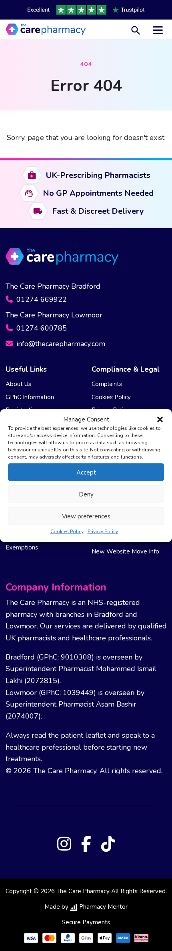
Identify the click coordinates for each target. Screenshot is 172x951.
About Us (18, 384)
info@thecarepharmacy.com (59, 344)
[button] (160, 419)
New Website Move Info (125, 551)
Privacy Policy (103, 531)
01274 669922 (40, 299)
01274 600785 (40, 328)
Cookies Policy (67, 531)
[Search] (136, 29)
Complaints (107, 384)
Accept (86, 472)
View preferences (86, 516)
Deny (86, 494)
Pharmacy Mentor (103, 907)
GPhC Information (30, 397)
